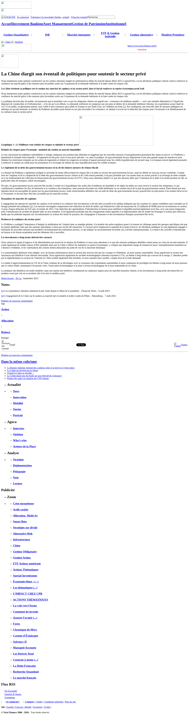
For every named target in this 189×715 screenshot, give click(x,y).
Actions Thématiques (25, 569)
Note (16, 477)
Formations (10, 697)
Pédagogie (19, 471)
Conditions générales (53, 702)
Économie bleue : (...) (25, 581)
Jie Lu (19, 278)
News (16, 391)
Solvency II (20, 641)
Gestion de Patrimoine (89, 24)
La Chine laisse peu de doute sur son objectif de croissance (34, 375)
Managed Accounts (24, 647)
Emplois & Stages (13, 694)
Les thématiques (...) (25, 587)
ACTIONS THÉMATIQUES (30, 599)
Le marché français (24, 677)
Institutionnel (116, 24)
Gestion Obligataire (25, 551)
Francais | (20, 707)
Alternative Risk (23, 533)
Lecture (17, 483)
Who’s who (20, 440)
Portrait (18, 415)
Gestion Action (22, 557)
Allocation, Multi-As (25, 515)
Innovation (19, 397)
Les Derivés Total (23, 653)
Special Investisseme (25, 575)
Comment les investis (25, 611)
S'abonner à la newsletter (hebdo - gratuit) (50, 17)
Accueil (7, 24)
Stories (17, 409)
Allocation (7, 320)
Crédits (39, 702)
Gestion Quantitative (16, 34)
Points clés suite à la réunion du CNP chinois (28, 378)
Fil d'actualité (11, 691)
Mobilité (18, 403)
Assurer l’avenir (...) (25, 617)
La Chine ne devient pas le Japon (22, 370)
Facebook (37, 707)
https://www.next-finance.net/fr (142, 46)
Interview (18, 428)
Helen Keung (7, 278)
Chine (7, 42)
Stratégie (19, 42)
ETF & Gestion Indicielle (110, 35)
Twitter (47, 707)
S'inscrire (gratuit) (79, 17)
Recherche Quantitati (26, 671)
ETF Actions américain (27, 563)
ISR (47, 34)
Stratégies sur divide (25, 527)
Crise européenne (23, 503)
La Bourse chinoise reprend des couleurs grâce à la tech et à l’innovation (40, 368)
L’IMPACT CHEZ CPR (27, 593)
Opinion (18, 434)
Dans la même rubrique (19, 361)
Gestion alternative (141, 34)
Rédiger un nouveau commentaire (17, 301)
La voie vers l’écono (25, 605)
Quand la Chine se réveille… (20, 373)
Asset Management (57, 24)
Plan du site (70, 702)
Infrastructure (21, 539)
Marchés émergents (78, 34)
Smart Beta (20, 521)
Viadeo (184, 344)
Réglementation (22, 465)
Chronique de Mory (25, 629)
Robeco (5, 332)
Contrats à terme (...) (25, 659)
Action (5, 309)
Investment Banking (28, 24)
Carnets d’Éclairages (25, 635)
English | (10, 707)
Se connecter (23, 17)
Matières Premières (172, 34)
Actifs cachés (20, 509)
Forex (16, 623)
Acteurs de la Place (24, 446)
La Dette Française (24, 665)
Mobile (28, 707)
